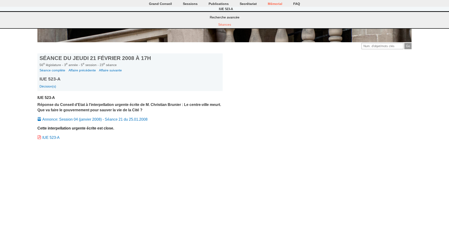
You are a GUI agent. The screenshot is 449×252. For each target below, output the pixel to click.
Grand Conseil (160, 4)
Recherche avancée (224, 17)
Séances (224, 24)
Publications (219, 4)
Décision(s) (48, 86)
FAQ (296, 4)
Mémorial (275, 4)
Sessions (190, 4)
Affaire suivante (110, 70)
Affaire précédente (82, 70)
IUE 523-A (51, 138)
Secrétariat (248, 4)
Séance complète (52, 70)
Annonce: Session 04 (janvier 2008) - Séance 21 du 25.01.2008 (95, 119)
